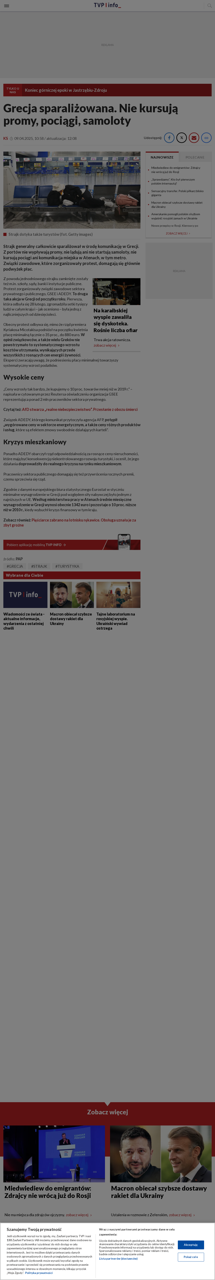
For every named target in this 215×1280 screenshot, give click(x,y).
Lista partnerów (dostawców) (118, 1258)
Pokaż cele (191, 1257)
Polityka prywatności (39, 1273)
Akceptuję (191, 1244)
